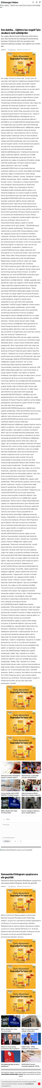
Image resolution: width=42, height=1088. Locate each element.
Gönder (7, 841)
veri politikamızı (29, 1084)
